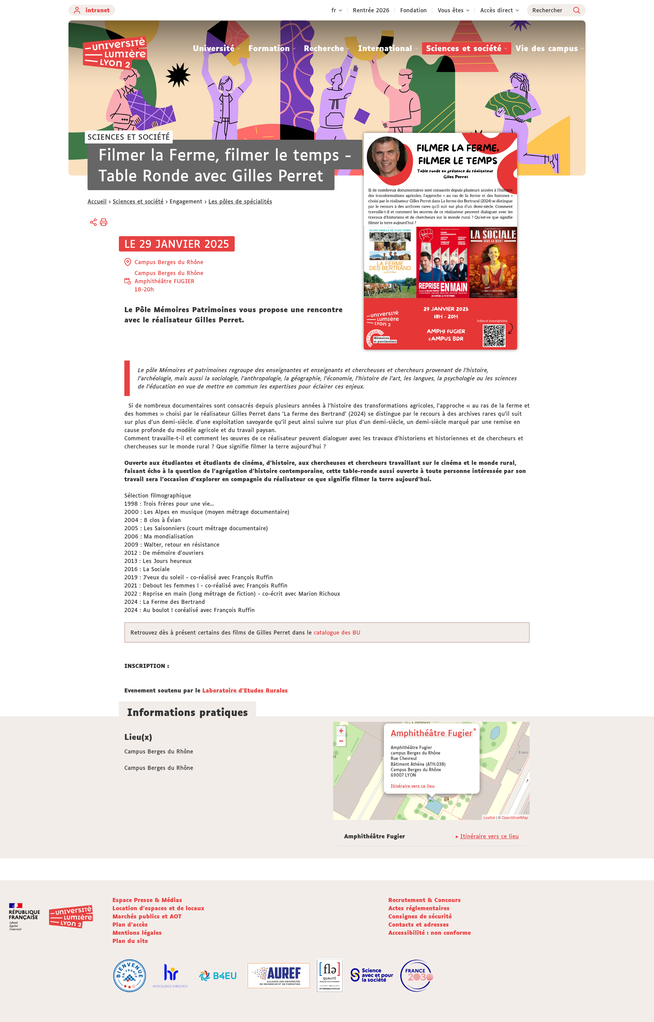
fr (333, 10)
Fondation (413, 10)
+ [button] (341, 731)
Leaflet (489, 817)
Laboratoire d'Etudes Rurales (245, 690)
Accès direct (496, 10)
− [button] (341, 741)
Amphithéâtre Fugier (431, 733)
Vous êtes (451, 10)
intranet (97, 10)
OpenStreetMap (515, 817)
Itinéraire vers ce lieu (412, 786)
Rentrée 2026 (371, 10)
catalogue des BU (337, 632)
